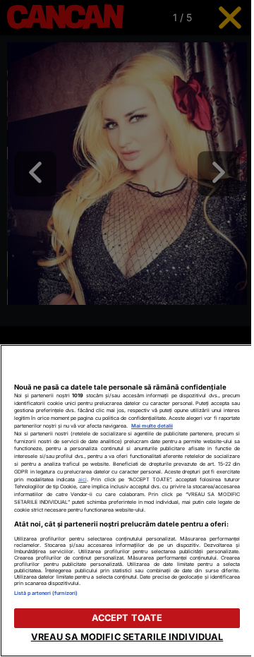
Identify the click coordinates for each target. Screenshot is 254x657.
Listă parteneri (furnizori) (46, 593)
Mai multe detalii (152, 426)
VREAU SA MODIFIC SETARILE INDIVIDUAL (127, 637)
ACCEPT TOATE (127, 618)
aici (82, 479)
